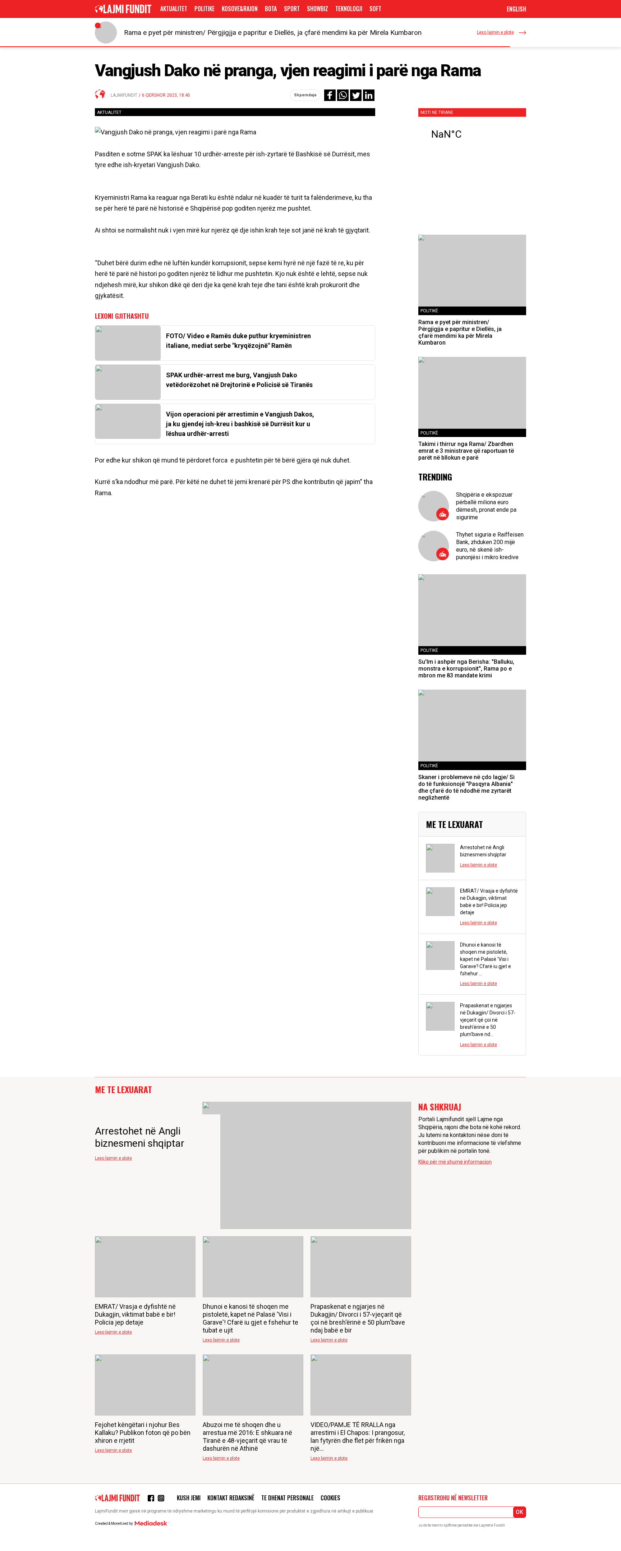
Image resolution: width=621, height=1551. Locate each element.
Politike (204, 8)
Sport (292, 8)
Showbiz (317, 8)
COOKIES (330, 1498)
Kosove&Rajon (240, 8)
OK (519, 1512)
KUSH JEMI (189, 1498)
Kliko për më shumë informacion (455, 1162)
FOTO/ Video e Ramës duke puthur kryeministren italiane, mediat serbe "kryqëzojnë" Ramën (238, 340)
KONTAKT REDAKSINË (230, 1498)
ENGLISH (516, 9)
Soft (375, 8)
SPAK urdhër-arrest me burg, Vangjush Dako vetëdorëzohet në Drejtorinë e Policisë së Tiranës (239, 379)
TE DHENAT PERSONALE (287, 1498)
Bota (271, 8)
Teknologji (348, 8)
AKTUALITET (173, 8)
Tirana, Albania (472, 134)
